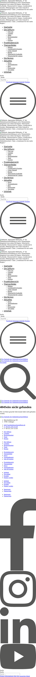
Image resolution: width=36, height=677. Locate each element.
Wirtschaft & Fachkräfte (15, 54)
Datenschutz (7, 491)
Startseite (8, 27)
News (9, 63)
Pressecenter (11, 68)
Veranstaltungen (12, 64)
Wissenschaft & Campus (15, 56)
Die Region (8, 58)
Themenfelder (10, 45)
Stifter (9, 35)
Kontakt (6, 476)
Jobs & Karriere (8, 459)
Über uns (10, 32)
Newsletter (11, 70)
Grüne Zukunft (12, 51)
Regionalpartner (12, 37)
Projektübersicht (11, 42)
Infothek (7, 72)
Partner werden (8, 477)
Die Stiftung (9, 29)
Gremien (10, 33)
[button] (15, 676)
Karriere (10, 40)
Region (10, 52)
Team (9, 38)
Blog (9, 66)
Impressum (7, 489)
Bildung (10, 47)
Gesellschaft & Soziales (15, 49)
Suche (2, 75)
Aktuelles (8, 60)
